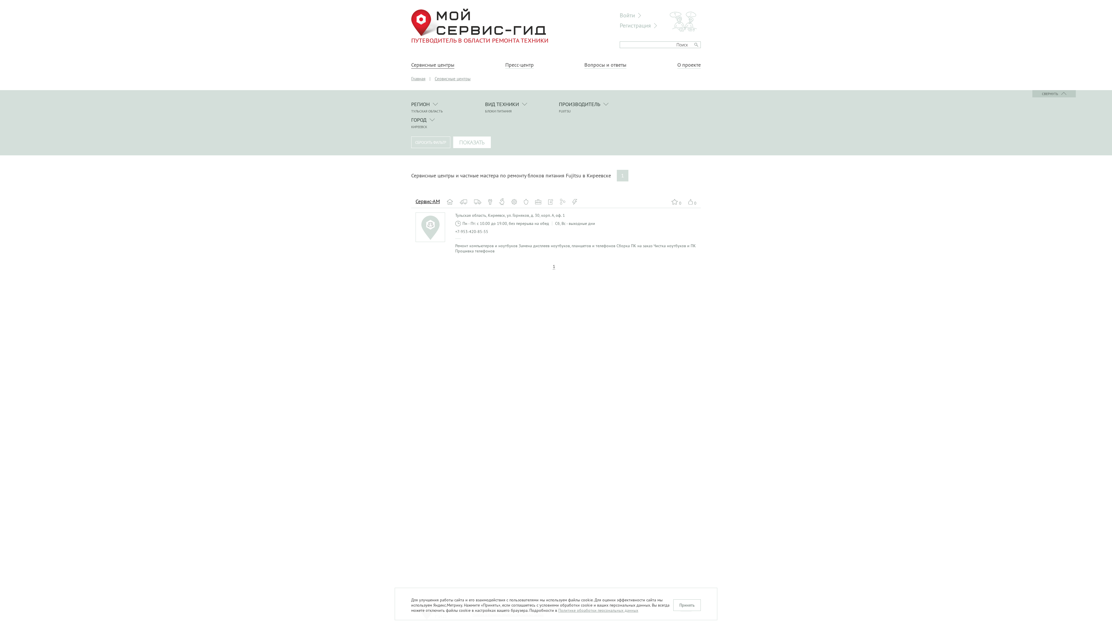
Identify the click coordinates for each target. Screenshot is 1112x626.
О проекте (689, 65)
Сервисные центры (432, 65)
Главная (418, 78)
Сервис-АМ (428, 201)
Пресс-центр (519, 65)
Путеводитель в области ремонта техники (479, 40)
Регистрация (635, 25)
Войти (627, 15)
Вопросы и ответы (605, 65)
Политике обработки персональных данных (598, 610)
